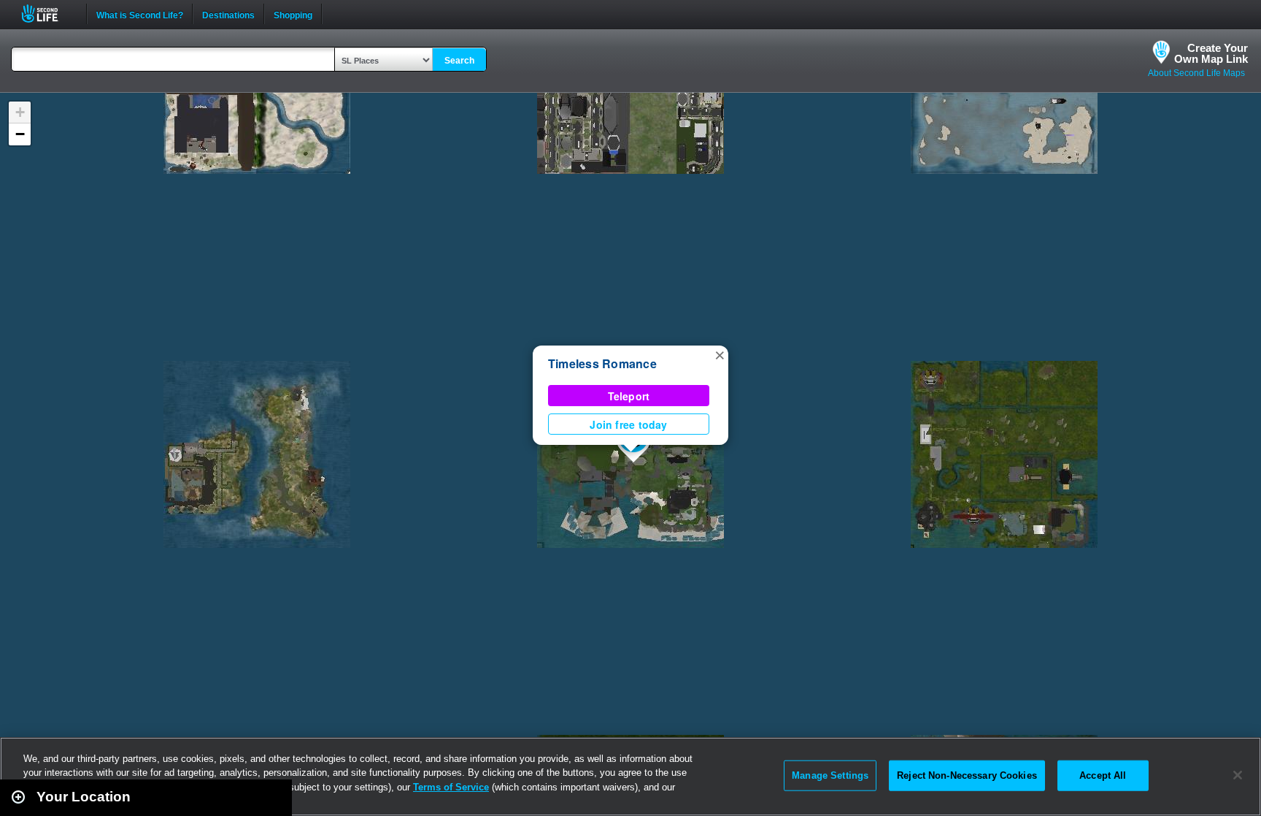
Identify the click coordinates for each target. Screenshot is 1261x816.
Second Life (47, 13)
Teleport (629, 396)
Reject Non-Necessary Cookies (967, 775)
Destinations (228, 14)
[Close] (1238, 775)
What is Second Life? (139, 14)
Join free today (628, 424)
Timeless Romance (602, 363)
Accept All (1102, 775)
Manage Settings (830, 775)
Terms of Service (451, 787)
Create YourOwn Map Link (1211, 53)
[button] (719, 354)
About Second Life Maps (1196, 73)
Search (459, 61)
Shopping (293, 14)
